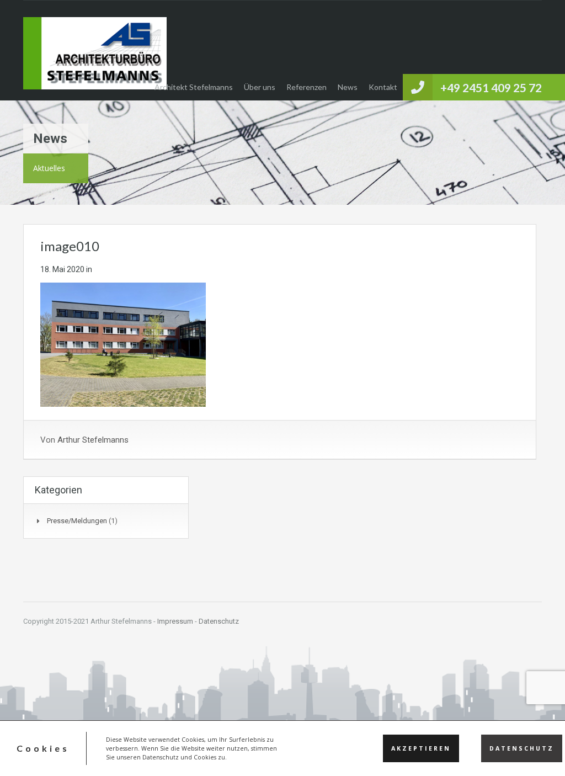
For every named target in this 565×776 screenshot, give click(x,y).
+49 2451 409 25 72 (491, 87)
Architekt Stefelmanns (193, 87)
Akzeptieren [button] (421, 748)
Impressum (175, 621)
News (348, 87)
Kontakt (383, 87)
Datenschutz (219, 621)
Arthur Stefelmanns (93, 440)
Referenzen (306, 87)
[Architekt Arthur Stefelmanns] (95, 58)
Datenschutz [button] (521, 748)
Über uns (259, 87)
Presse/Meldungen (77, 521)
